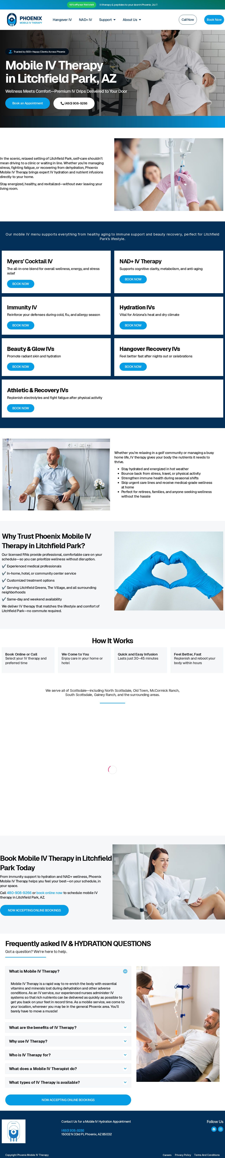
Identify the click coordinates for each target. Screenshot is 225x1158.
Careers (167, 1155)
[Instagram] (220, 1129)
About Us (130, 19)
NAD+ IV (85, 19)
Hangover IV (62, 19)
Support (105, 19)
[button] (68, 971)
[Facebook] (214, 1129)
